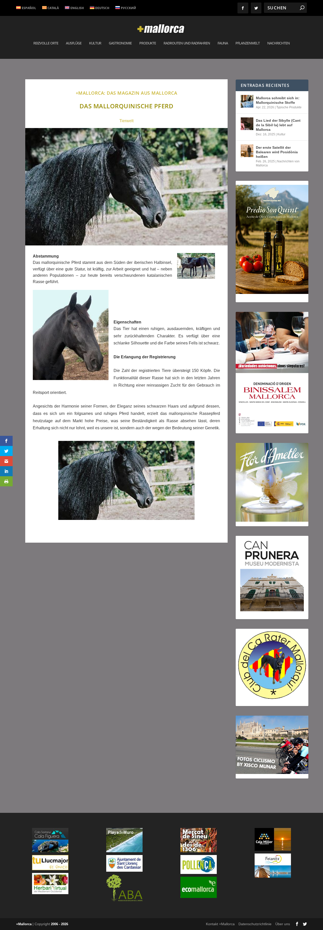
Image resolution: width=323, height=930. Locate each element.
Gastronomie (120, 43)
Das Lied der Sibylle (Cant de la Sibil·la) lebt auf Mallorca (278, 125)
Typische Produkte (289, 107)
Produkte (147, 43)
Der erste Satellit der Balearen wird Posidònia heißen (277, 152)
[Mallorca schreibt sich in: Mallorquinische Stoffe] (247, 101)
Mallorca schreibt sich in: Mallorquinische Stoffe (278, 100)
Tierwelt (126, 121)
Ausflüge (74, 43)
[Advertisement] (126, 618)
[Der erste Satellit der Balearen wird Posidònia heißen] (247, 150)
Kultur (95, 43)
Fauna (223, 43)
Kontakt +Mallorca (220, 924)
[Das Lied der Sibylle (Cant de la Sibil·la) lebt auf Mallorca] (247, 123)
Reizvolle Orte (45, 43)
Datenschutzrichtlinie (255, 924)
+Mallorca (24, 924)
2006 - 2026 (59, 924)
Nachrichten (278, 43)
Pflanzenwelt (247, 43)
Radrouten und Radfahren (187, 43)
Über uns (282, 924)
